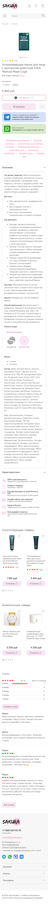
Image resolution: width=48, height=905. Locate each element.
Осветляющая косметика (28, 147)
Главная (5, 24)
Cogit (22, 75)
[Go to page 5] (10, 590)
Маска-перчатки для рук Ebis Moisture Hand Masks (11, 633)
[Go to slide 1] (20, 57)
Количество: (6, 81)
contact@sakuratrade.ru (12, 837)
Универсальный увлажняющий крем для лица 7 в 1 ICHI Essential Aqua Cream (36, 635)
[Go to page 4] (8, 590)
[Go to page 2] (4, 590)
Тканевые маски (26, 153)
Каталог (15, 24)
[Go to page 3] (6, 590)
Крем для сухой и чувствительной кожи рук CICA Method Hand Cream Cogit (12, 559)
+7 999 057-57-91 (11, 830)
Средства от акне (16, 150)
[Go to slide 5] (27, 57)
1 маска (15, 85)
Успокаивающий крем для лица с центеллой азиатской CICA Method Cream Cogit (36, 561)
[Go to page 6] (12, 590)
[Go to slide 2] (22, 57)
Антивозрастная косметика (17, 140)
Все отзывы (9, 805)
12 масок (6, 85)
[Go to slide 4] (25, 57)
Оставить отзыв (10, 706)
